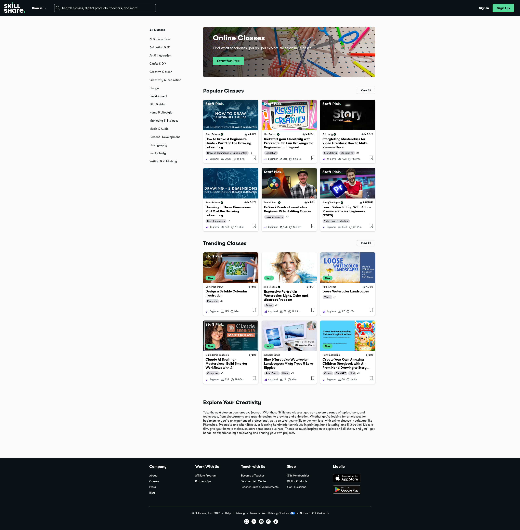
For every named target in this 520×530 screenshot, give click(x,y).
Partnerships (203, 481)
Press (152, 487)
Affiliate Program (206, 475)
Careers (154, 481)
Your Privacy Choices (275, 513)
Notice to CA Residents (314, 513)
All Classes (157, 30)
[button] (45, 8)
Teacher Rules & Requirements (259, 487)
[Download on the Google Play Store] (352, 489)
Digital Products (297, 481)
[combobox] (105, 8)
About (153, 475)
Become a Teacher (252, 475)
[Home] (14, 8)
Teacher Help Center (254, 481)
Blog (152, 492)
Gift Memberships (298, 475)
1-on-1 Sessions (296, 487)
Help (228, 513)
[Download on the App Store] (352, 478)
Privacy (240, 513)
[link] (230, 131)
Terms (253, 513)
